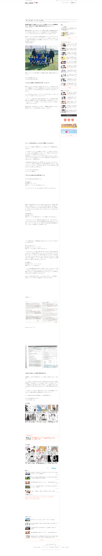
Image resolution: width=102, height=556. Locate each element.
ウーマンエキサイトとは (47, 545)
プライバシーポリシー (45, 547)
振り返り (51, 496)
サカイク (31, 27)
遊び (37, 20)
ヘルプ (58, 545)
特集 (61, 24)
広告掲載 (66, 547)
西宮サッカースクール (29, 498)
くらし (59, 0)
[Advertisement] (51, 11)
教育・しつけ (33, 20)
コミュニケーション (29, 496)
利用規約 (38, 547)
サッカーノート (45, 496)
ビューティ (64, 0)
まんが (67, 0)
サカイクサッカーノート (38, 496)
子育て (56, 0)
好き (35, 498)
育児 (29, 20)
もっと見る (69, 37)
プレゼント (71, 0)
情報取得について (58, 547)
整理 (38, 498)
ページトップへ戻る (69, 135)
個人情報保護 (52, 547)
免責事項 (63, 547)
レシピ (61, 0)
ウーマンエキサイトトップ (66, 2)
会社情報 (35, 547)
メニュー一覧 (75, 0)
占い (68, 0)
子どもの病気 (41, 20)
